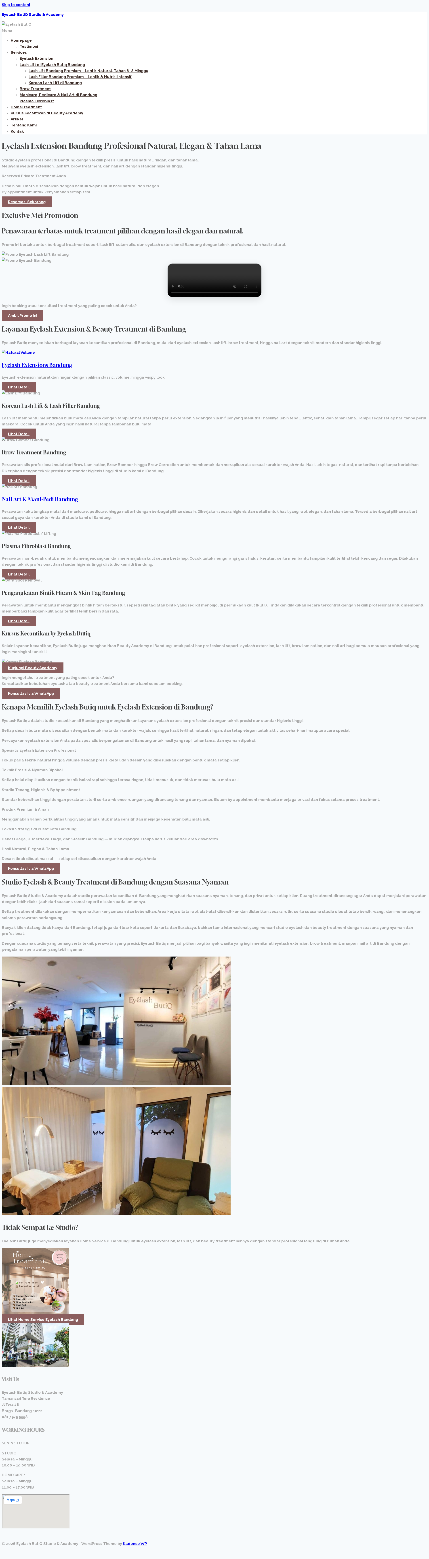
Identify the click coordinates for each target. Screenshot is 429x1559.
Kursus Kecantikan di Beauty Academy (47, 113)
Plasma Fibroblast (37, 101)
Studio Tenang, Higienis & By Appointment (41, 790)
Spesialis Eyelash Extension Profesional (39, 750)
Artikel (17, 119)
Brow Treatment (35, 89)
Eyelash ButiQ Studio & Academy (33, 14)
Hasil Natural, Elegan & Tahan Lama (35, 849)
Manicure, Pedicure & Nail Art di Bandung (58, 95)
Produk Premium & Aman (25, 809)
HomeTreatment (26, 107)
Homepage (21, 40)
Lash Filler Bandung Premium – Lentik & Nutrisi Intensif (80, 76)
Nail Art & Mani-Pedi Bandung (40, 499)
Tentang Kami (24, 125)
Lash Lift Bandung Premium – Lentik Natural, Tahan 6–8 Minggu (88, 70)
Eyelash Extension (36, 58)
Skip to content (16, 4)
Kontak (17, 131)
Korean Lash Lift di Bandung (55, 82)
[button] (214, 31)
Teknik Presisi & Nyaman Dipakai (32, 770)
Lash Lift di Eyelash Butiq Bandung (52, 64)
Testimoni (29, 46)
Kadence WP (135, 1543)
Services (19, 52)
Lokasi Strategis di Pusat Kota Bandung (39, 829)
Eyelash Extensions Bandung (37, 365)
